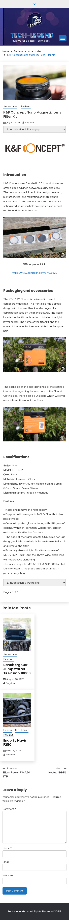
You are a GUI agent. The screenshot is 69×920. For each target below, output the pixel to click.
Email (7, 861)
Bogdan (29, 122)
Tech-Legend (32, 35)
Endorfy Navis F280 (15, 742)
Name (7, 848)
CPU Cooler (21, 730)
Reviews (26, 106)
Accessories (10, 106)
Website (8, 875)
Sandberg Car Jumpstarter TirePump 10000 (17, 668)
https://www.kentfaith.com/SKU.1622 (34, 272)
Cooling (7, 730)
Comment (9, 808)
